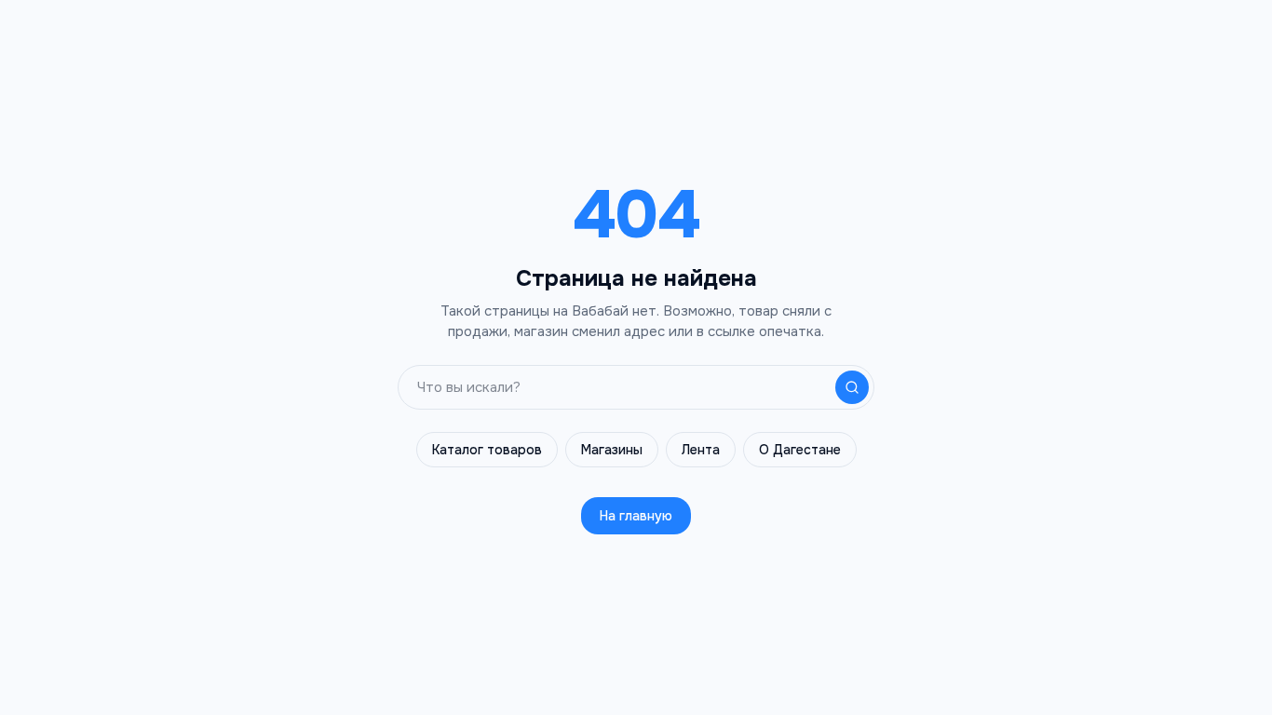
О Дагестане (800, 449)
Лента (701, 449)
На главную (636, 515)
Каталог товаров (487, 449)
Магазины (612, 449)
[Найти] (852, 387)
